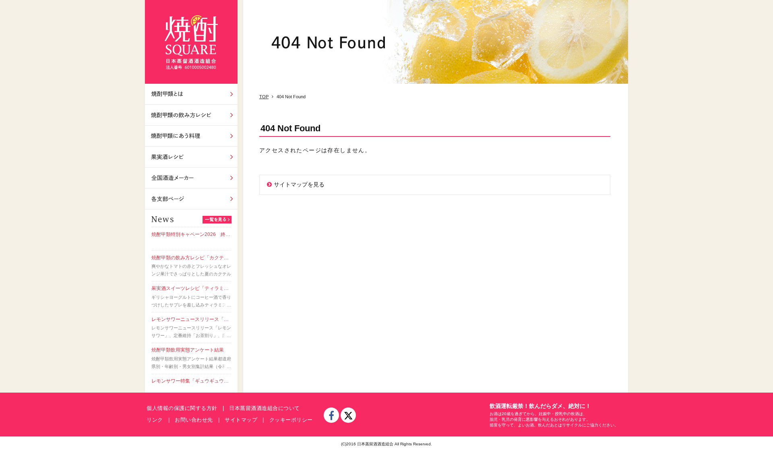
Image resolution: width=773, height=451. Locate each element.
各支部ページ (191, 198)
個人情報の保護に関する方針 (182, 408)
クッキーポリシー (291, 420)
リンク (155, 420)
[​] (331, 415)
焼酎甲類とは (191, 94)
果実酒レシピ (191, 157)
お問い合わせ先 (194, 420)
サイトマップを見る (299, 184)
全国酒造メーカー (191, 178)
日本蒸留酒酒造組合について (264, 408)
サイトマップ (241, 420)
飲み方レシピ (191, 115)
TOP (264, 96)
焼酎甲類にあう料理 (191, 136)
